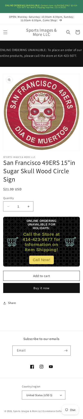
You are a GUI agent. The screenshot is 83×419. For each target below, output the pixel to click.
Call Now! (41, 260)
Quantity (8, 198)
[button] (5, 32)
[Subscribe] (65, 351)
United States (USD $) (39, 395)
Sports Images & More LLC (27, 411)
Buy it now (41, 288)
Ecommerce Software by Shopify (60, 411)
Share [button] (12, 303)
